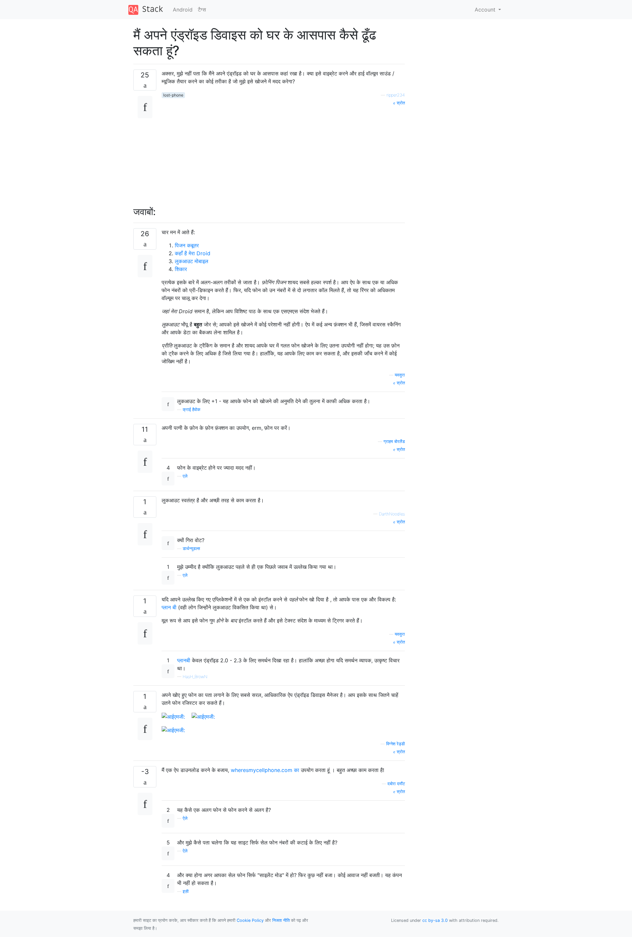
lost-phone (173, 95)
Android (183, 9)
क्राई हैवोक (191, 409)
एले (185, 476)
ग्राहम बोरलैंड (394, 441)
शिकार (181, 269)
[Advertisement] (283, 152)
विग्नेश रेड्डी (395, 743)
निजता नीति (281, 920)
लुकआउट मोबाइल (191, 261)
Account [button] (486, 9)
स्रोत (400, 102)
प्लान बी (169, 607)
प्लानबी (183, 660)
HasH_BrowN (195, 676)
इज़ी (186, 891)
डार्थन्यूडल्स (191, 548)
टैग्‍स (202, 9)
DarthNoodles (392, 513)
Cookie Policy (250, 920)
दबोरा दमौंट (396, 783)
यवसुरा (400, 374)
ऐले (185, 818)
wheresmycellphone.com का (265, 770)
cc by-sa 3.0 (435, 920)
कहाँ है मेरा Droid (192, 253)
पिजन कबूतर (187, 245)
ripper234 (395, 95)
